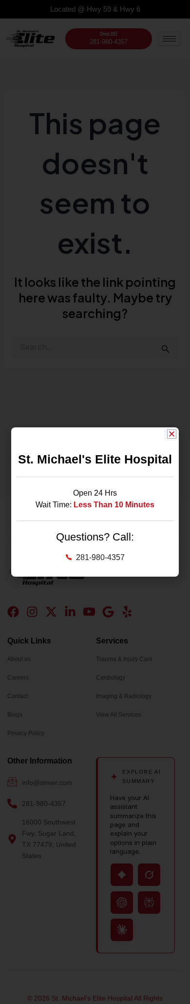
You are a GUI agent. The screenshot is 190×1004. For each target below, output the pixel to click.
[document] (95, 502)
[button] (171, 434)
